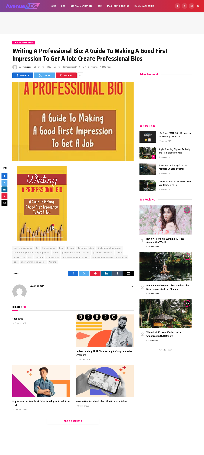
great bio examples (102, 252)
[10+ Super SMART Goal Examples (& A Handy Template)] (147, 137)
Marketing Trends (118, 6)
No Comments (91, 67)
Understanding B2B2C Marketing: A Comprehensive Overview (104, 353)
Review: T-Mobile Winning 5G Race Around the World (165, 240)
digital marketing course (110, 248)
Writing (52, 262)
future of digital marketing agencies (31, 252)
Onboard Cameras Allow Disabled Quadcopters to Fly (175, 183)
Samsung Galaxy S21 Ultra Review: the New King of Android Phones (167, 287)
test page (17, 318)
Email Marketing (144, 6)
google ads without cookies (76, 252)
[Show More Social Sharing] (80, 75)
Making (39, 257)
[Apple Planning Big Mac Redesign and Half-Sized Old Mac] (147, 153)
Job (30, 257)
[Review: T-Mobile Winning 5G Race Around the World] (165, 219)
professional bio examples (76, 257)
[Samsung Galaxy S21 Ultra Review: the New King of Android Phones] (165, 266)
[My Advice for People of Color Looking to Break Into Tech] (41, 381)
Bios (61, 248)
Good (56, 252)
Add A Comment (73, 421)
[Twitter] (4, 183)
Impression (19, 257)
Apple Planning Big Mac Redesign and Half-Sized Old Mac (175, 151)
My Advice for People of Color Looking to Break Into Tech (41, 403)
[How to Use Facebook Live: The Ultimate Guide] (105, 381)
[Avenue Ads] (22, 6)
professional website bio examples (109, 257)
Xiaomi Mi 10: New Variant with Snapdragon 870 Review (163, 334)
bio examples (49, 248)
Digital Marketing (81, 6)
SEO (63, 6)
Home (53, 6)
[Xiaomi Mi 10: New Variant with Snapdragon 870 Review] (165, 313)
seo (15, 262)
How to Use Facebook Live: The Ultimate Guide (101, 401)
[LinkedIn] (4, 189)
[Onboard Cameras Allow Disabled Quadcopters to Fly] (147, 185)
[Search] (198, 6)
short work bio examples (33, 262)
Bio (37, 248)
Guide (119, 252)
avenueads (26, 67)
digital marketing (86, 248)
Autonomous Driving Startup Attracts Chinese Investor (173, 167)
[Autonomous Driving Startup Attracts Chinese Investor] (147, 169)
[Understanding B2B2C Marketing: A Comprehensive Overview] (105, 330)
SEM (100, 6)
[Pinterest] (4, 196)
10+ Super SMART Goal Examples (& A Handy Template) (175, 135)
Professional (52, 257)
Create (70, 248)
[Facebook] (4, 176)
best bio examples (23, 248)
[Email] (4, 203)
